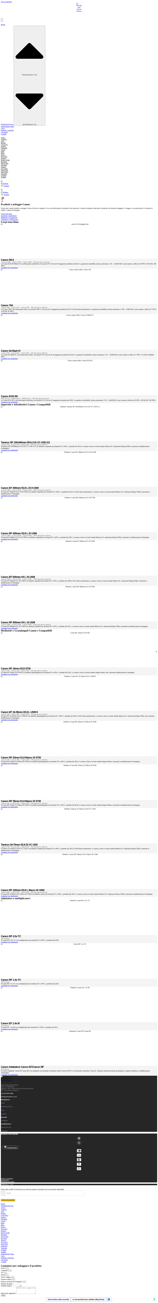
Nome (3, 1268)
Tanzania (4, 174)
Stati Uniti (4, 170)
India (2, 151)
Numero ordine (6, 1279)
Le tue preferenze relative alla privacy (88, 1299)
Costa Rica (4, 1215)
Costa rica (4, 145)
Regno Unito (5, 160)
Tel (2, 1273)
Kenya (3, 155)
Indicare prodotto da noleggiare (11, 1282)
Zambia (3, 177)
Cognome (4, 1270)
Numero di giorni (7, 1284)
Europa (3, 146)
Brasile (3, 143)
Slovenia (4, 165)
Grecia (3, 150)
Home (3, 1204)
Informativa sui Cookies (8, 1181)
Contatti (3, 1262)
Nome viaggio (6, 1277)
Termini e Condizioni (7, 1178)
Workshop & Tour (7, 1206)
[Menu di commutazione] (2, 20)
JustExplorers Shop (7, 1254)
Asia (2, 141)
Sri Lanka (4, 169)
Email (3, 1275)
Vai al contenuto (6, 2)
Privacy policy (5, 1180)
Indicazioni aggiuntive (8, 1293)
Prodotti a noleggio (7, 1258)
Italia (2, 153)
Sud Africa (4, 172)
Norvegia (4, 157)
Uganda (3, 175)
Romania (4, 162)
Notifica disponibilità (8, 1200)
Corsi (3, 1256)
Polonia (3, 158)
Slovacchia (4, 163)
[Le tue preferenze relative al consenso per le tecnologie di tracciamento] (154, 1299)
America (4, 139)
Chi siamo (4, 1260)
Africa (3, 138)
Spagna (3, 167)
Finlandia (4, 148)
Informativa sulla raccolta (58, 1299)
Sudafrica (4, 1246)
